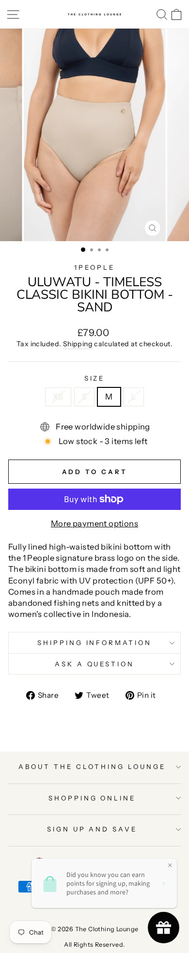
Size (94, 378)
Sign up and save (92, 829)
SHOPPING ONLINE (92, 798)
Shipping (78, 343)
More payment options (94, 523)
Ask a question (95, 664)
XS (58, 396)
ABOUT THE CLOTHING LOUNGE (91, 766)
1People (94, 267)
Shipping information (94, 642)
